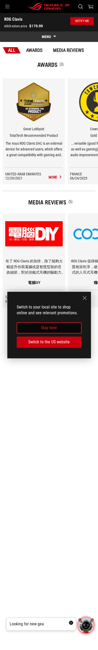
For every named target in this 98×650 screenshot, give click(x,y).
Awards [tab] (34, 50)
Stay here (49, 327)
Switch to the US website (49, 341)
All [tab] (11, 50)
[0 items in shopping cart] (91, 6)
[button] (7, 6)
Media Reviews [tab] (68, 50)
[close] (85, 298)
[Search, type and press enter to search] (80, 6)
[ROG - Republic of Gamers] (49, 6)
